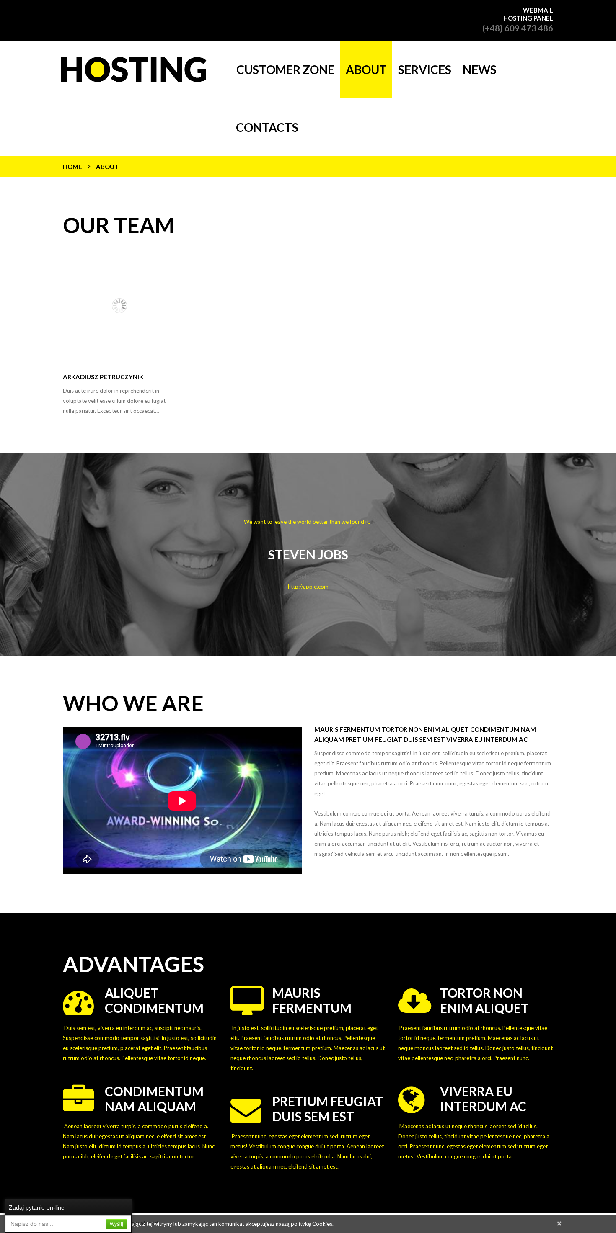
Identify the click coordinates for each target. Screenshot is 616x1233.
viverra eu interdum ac (483, 1099)
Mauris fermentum (312, 1000)
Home (72, 166)
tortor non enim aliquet (484, 1000)
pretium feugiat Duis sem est (327, 1109)
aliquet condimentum (154, 1000)
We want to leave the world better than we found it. (308, 521)
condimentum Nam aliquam (154, 1099)
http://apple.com (308, 586)
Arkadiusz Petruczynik (103, 377)
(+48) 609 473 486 (517, 28)
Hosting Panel (528, 18)
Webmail (538, 10)
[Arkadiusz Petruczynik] (119, 305)
